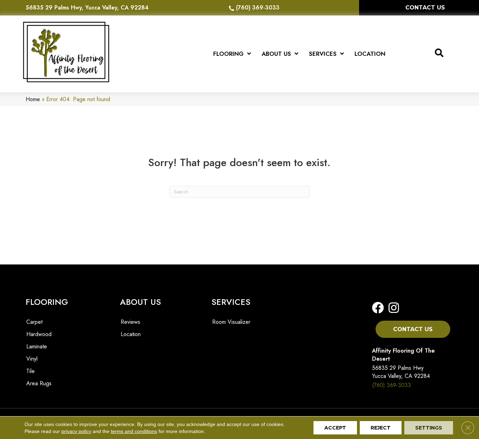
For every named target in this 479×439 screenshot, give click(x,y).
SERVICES (230, 302)
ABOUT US (140, 302)
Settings (428, 428)
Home (33, 99)
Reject (381, 428)
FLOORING (47, 302)
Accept (335, 428)
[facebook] (378, 308)
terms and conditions (134, 431)
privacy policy (76, 431)
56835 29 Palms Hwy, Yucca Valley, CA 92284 (87, 8)
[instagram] (391, 308)
